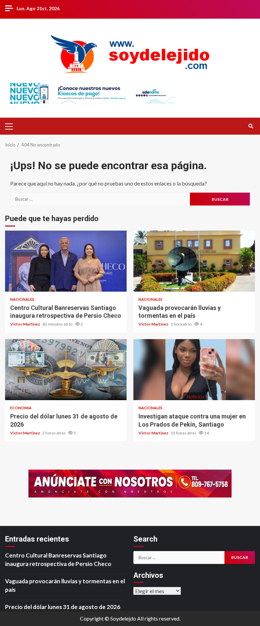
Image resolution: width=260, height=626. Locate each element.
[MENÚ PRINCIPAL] (12, 126)
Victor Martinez (25, 324)
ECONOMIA (20, 408)
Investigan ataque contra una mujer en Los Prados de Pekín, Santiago (194, 369)
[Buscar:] (100, 199)
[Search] (250, 126)
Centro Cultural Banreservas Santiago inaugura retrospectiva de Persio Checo (66, 261)
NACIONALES (22, 299)
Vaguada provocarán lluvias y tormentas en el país (194, 261)
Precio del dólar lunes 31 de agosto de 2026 (66, 369)
